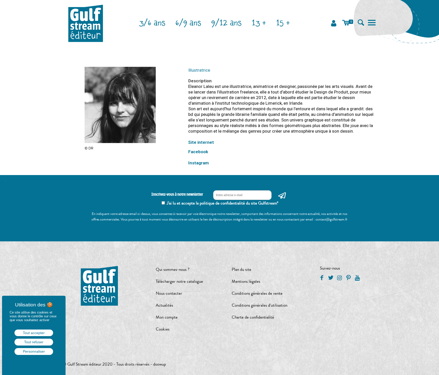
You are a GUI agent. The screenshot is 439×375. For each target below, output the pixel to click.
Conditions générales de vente (257, 293)
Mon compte (167, 317)
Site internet (201, 142)
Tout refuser (33, 342)
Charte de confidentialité (253, 317)
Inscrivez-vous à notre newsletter (177, 194)
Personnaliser (34, 351)
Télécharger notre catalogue (179, 281)
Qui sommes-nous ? (173, 269)
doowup (159, 364)
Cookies (162, 329)
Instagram (198, 162)
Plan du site (241, 269)
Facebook (198, 151)
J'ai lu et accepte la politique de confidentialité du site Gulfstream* (222, 203)
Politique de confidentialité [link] (34, 361)
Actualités (164, 305)
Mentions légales (246, 281)
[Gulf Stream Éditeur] (86, 23)
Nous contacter (169, 293)
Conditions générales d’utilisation (259, 305)
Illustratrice (199, 70)
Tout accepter (34, 333)
